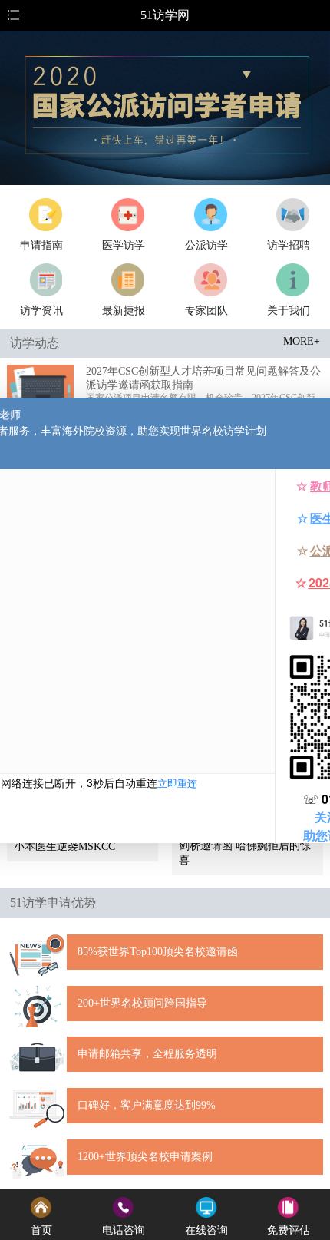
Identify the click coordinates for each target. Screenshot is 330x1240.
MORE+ (301, 341)
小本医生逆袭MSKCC (64, 846)
